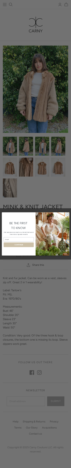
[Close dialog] (67, 214)
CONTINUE (18, 245)
